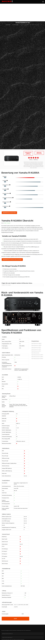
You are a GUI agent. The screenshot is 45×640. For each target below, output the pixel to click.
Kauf (15, 618)
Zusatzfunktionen (6, 206)
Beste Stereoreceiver (35, 352)
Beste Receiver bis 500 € (36, 347)
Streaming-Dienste (6, 193)
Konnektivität (5, 189)
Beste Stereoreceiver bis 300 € (37, 356)
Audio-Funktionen (6, 184)
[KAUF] (15, 619)
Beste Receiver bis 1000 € (36, 345)
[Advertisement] (22, 12)
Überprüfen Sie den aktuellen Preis (12, 259)
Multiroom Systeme (6, 201)
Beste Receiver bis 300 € (36, 349)
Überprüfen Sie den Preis (9, 212)
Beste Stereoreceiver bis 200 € (37, 358)
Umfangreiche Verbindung (7, 197)
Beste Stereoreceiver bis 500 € (37, 354)
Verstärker (4, 180)
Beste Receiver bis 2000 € (36, 343)
